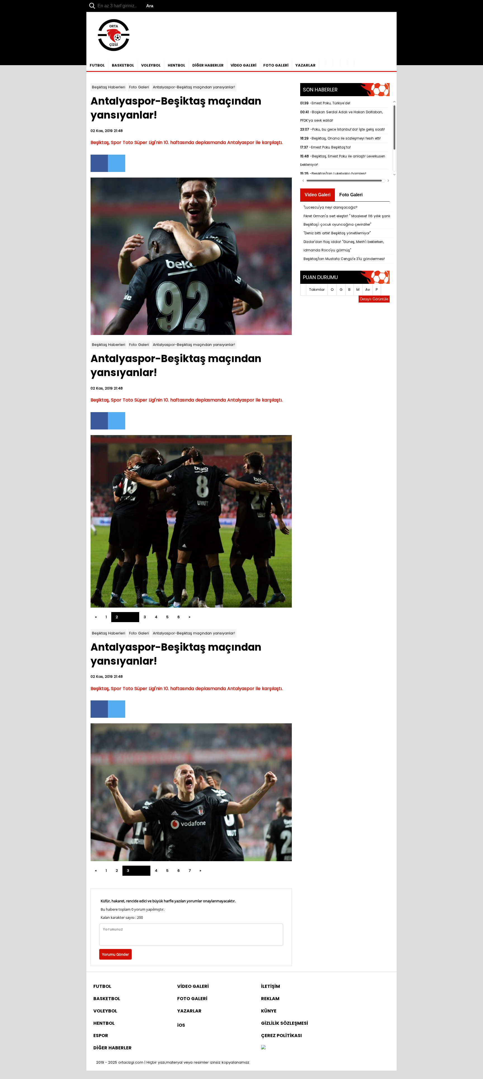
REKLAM (270, 998)
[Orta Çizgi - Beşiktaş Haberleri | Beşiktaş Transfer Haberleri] (111, 51)
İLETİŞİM (270, 986)
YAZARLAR (305, 65)
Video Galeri (317, 194)
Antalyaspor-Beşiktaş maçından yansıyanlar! (194, 87)
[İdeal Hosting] (263, 1048)
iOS (181, 1025)
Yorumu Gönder (115, 954)
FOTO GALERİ (275, 65)
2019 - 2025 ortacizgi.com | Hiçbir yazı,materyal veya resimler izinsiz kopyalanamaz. (173, 1062)
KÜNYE (268, 1011)
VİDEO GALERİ (243, 65)
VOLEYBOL (151, 65)
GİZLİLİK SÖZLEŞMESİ (284, 1023)
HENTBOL (176, 65)
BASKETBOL (123, 65)
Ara (149, 5)
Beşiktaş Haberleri (108, 87)
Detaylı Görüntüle (374, 299)
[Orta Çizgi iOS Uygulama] (350, 63)
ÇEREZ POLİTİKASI (281, 1035)
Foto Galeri (139, 87)
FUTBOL (97, 65)
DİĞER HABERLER (208, 65)
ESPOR (100, 1035)
